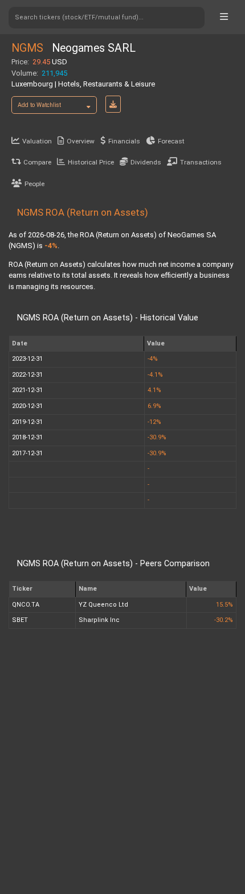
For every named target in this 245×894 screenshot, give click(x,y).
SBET (20, 620)
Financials (124, 141)
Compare (37, 162)
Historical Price (91, 162)
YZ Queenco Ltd (103, 604)
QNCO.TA (25, 604)
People (34, 184)
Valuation (37, 141)
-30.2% (223, 620)
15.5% (224, 604)
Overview (81, 141)
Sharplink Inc (99, 620)
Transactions (201, 162)
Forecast (171, 141)
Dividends (145, 162)
